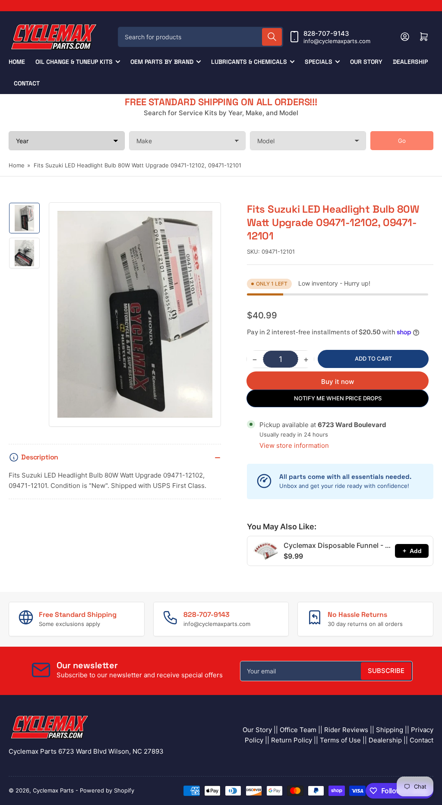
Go (402, 140)
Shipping (389, 730)
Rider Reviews (346, 730)
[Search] (271, 36)
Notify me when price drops (338, 398)
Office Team (298, 730)
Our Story (366, 62)
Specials (318, 62)
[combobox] (200, 37)
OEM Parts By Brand (161, 62)
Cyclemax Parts (53, 790)
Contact (27, 83)
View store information (294, 445)
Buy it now (337, 381)
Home (17, 62)
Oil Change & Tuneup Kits (74, 62)
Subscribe (386, 671)
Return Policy (291, 740)
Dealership (410, 62)
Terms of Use (340, 740)
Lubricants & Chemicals (249, 62)
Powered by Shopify (107, 790)
